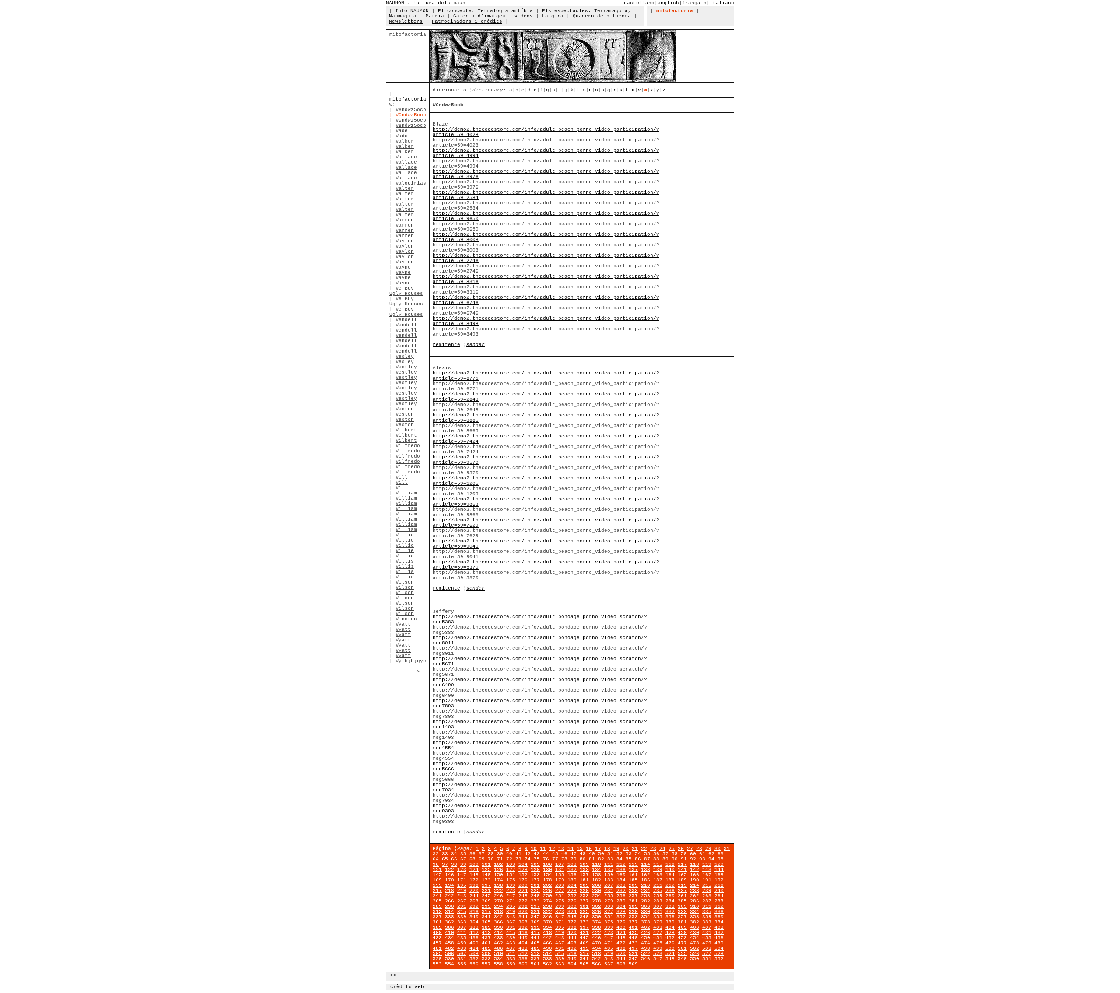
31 (727, 848)
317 (486, 911)
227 (559, 890)
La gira (553, 16)
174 (498, 880)
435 (461, 938)
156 (572, 875)
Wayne (403, 267)
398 (596, 927)
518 (596, 953)
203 (559, 885)
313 (437, 911)
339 (461, 917)
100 (474, 864)
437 (486, 938)
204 (572, 885)
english (668, 3)
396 (572, 927)
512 (523, 953)
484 (474, 948)
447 (608, 938)
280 (621, 901)
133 (584, 869)
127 (510, 869)
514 (547, 953)
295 (510, 906)
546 (645, 959)
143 (706, 869)
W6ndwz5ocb (411, 109)
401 (633, 927)
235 (657, 890)
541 (584, 959)
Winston (406, 619)
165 (682, 875)
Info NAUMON (412, 11)
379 (657, 922)
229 (584, 890)
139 (657, 869)
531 (461, 959)
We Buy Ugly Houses (406, 291)
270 (498, 901)
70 (491, 859)
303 (608, 906)
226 (547, 890)
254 (596, 896)
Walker (405, 141)
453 (682, 938)
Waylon (405, 241)
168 (719, 875)
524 (670, 953)
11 (543, 848)
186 (645, 880)
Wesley (405, 356)
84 (619, 859)
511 (510, 953)
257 (633, 896)
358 (694, 917)
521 (633, 953)
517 (584, 953)
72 (509, 859)
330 (645, 911)
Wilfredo (408, 445)
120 (719, 864)
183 (608, 880)
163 (657, 875)
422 (596, 932)
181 (584, 880)
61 (702, 854)
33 (445, 854)
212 (670, 885)
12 (552, 848)
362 (449, 922)
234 (645, 890)
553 (437, 964)
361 (437, 922)
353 (633, 917)
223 (510, 890)
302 (596, 906)
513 (535, 953)
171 (461, 880)
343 (510, 917)
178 (547, 880)
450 (645, 938)
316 (474, 911)
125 (486, 869)
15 (580, 848)
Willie (405, 535)
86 (638, 859)
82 (601, 859)
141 (682, 869)
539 (559, 959)
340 (474, 917)
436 (474, 938)
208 (621, 885)
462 (498, 943)
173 (486, 880)
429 (682, 932)
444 (572, 938)
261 (682, 896)
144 (719, 869)
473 (633, 943)
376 (621, 922)
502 (694, 948)
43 (537, 854)
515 (559, 953)
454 (694, 938)
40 (509, 854)
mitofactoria (407, 99)
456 (719, 938)
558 (498, 964)
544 (621, 959)
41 (518, 854)
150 (498, 875)
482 (449, 948)
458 (449, 943)
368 (523, 922)
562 (547, 964)
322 (547, 911)
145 (437, 875)
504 (719, 948)
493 (584, 948)
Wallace (406, 157)
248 (523, 896)
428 (670, 932)
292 (474, 906)
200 (523, 885)
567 (608, 964)
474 (645, 943)
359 (706, 917)
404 (670, 927)
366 (498, 922)
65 (445, 859)
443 (559, 938)
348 (572, 917)
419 (559, 932)
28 (699, 848)
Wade (402, 130)
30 (717, 848)
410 (449, 932)
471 (608, 943)
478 (694, 943)
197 (486, 885)
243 (461, 896)
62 (711, 854)
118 (694, 864)
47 (573, 854)
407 (706, 927)
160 (621, 875)
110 (596, 864)
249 (535, 896)
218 (449, 890)
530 (449, 959)
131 (559, 869)
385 (437, 927)
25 (671, 848)
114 (645, 864)
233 (633, 890)
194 (449, 885)
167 (706, 875)
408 (719, 927)
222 (498, 890)
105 (535, 864)
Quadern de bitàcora (602, 16)
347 (559, 917)
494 (596, 948)
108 (572, 864)
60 (693, 854)
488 (523, 948)
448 (621, 938)
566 (596, 964)
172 (474, 880)
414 (498, 932)
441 (535, 938)
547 (657, 959)
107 (559, 864)
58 (675, 854)
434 (449, 938)
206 (596, 885)
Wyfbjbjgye (411, 661)
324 (572, 911)
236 (670, 890)
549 (682, 959)
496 (621, 948)
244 (474, 896)
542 (596, 959)
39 (500, 854)
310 (694, 906)
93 (702, 859)
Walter (405, 188)
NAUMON (395, 3)
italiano (722, 3)
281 (633, 901)
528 (719, 953)
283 (657, 901)
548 (670, 959)
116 (670, 864)
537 (535, 959)
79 (573, 859)
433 (437, 938)
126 (498, 869)
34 (454, 854)
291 (461, 906)
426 (645, 932)
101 (486, 864)
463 (510, 943)
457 (437, 943)
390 (498, 927)
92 (693, 859)
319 (510, 911)
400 (621, 927)
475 (657, 943)
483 (461, 948)
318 (498, 911)
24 (662, 848)
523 (657, 953)
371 (559, 922)
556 (474, 964)
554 (449, 964)
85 (629, 859)
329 (633, 911)
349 (584, 917)
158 (596, 875)
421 (584, 932)
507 (461, 953)
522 (645, 953)
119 (706, 864)
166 (694, 875)
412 (474, 932)
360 (719, 917)
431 (706, 932)
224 (523, 890)
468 (572, 943)
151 (510, 875)
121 (437, 869)
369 (535, 922)
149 (486, 875)
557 (486, 964)
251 (559, 896)
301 (584, 906)
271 (510, 901)
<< (393, 975)
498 (645, 948)
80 (583, 859)
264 (719, 896)
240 (719, 890)
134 (596, 869)
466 (547, 943)
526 (694, 953)
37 (482, 854)
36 (472, 854)
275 (559, 901)
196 (474, 885)
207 (608, 885)
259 (657, 896)
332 (670, 911)
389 (486, 927)
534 (498, 959)
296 (523, 906)
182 (596, 880)
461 (486, 943)
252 (572, 896)
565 (584, 964)
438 (498, 938)
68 (472, 859)
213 (682, 885)
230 (596, 890)
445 (584, 938)
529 (437, 959)
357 (682, 917)
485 (486, 948)
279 (608, 901)
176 (523, 880)
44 (546, 854)
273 (535, 901)
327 (608, 911)
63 (721, 854)
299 (559, 906)
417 (535, 932)
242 (449, 896)
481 (437, 948)
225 (535, 890)
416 (523, 932)
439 (510, 938)
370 (547, 922)
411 (461, 932)
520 (621, 953)
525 (682, 953)
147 (461, 875)
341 (486, 917)
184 (621, 880)
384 (719, 922)
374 (596, 922)
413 (486, 932)
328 (621, 911)
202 (547, 885)
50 (601, 854)
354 (645, 917)
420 (572, 932)
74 (528, 859)
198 (498, 885)
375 (608, 922)
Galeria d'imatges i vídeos (493, 16)
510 (498, 953)
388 (474, 927)
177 (535, 880)
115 (657, 864)
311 (706, 906)
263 (706, 896)
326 (596, 911)
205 (584, 885)
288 (719, 901)
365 (486, 922)
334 (694, 911)
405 (682, 927)
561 (535, 964)
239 (706, 890)
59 (684, 854)
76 (546, 859)
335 (706, 911)
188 (670, 880)
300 (572, 906)
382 (694, 922)
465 (535, 943)
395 (559, 927)
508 (474, 953)
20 (626, 848)
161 (633, 875)
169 (437, 880)
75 (537, 859)
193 (437, 885)
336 (719, 911)
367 (510, 922)
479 (706, 943)
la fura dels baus (439, 3)
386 (449, 927)
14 (570, 848)
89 (665, 859)
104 (523, 864)
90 (675, 859)
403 (657, 927)
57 (665, 854)
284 (670, 901)
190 (694, 880)
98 (454, 864)
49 (592, 854)
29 (708, 848)
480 (719, 943)
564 (572, 964)
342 (498, 917)
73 (518, 859)
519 (608, 953)
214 (694, 885)
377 (633, 922)
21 (635, 848)
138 (645, 869)
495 (608, 948)
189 (682, 880)
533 (486, 959)
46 (564, 854)
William (406, 493)
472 (621, 943)
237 (682, 890)
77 (555, 859)
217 (437, 890)
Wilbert (406, 430)
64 (436, 859)
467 (559, 943)
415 (510, 932)
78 (564, 859)
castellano (639, 3)
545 (633, 959)
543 (608, 959)
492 (572, 948)
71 (500, 859)
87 (647, 859)
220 (474, 890)
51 (610, 854)
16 (589, 848)
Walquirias (411, 183)
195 (461, 885)
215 (706, 885)
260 (670, 896)
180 (572, 880)
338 (449, 917)
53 (629, 854)
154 (547, 875)
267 (461, 901)
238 (694, 890)
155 (559, 875)
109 (584, 864)
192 (719, 880)
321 (535, 911)
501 (682, 948)
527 (706, 953)
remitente (446, 344)
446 (596, 938)
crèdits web (407, 987)
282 (645, 901)
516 (572, 953)
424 (621, 932)
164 (670, 875)
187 (657, 880)
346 (547, 917)
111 (608, 864)
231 (608, 890)
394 (547, 927)
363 (461, 922)
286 (694, 901)
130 (547, 869)
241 (437, 896)
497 (633, 948)
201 (535, 885)
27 (690, 848)
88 (656, 859)
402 (645, 927)
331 (657, 911)
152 (523, 875)
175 (510, 880)
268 (474, 901)
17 (598, 848)
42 (528, 854)
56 (656, 854)
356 (670, 917)
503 (706, 948)
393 (535, 927)
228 (572, 890)
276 (572, 901)
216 (719, 885)
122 (449, 869)
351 (608, 917)
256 (621, 896)
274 (547, 901)
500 (670, 948)
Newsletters (406, 21)
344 (523, 917)
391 (510, 927)
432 (719, 932)
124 (474, 869)
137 (633, 869)
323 (559, 911)
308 (670, 906)
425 (633, 932)
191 (706, 880)
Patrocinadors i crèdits (467, 21)
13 (561, 848)
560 (523, 964)
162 (645, 875)
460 (474, 943)
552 (719, 959)
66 (454, 859)
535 (510, 959)
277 (584, 901)
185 (633, 880)
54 (638, 854)
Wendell (406, 319)
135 (608, 869)
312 (719, 906)
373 (584, 922)
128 (523, 869)
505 (437, 953)
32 (436, 854)
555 (461, 964)
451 (657, 938)
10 (534, 848)
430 (694, 932)
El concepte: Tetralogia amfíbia (485, 11)
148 (474, 875)
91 (684, 859)
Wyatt (403, 624)
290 (449, 906)
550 (694, 959)
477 (682, 943)
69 (482, 859)
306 (645, 906)
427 (657, 932)
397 (584, 927)
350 (596, 917)
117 (682, 864)
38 (491, 854)
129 (535, 869)
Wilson (405, 582)
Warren (405, 220)
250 (547, 896)
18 (607, 848)
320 (523, 911)
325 (584, 911)
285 (682, 901)
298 (547, 906)
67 (463, 859)
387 (461, 927)
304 (621, 906)
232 (621, 890)
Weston (405, 409)
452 (670, 938)
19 (616, 848)
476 (670, 943)
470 (596, 943)
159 (608, 875)
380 (670, 922)
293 (486, 906)
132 (572, 869)
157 (584, 875)
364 (474, 922)
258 (645, 896)
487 (510, 948)
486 (498, 948)
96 (436, 864)
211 (657, 885)
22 (644, 848)
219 (461, 890)
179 (559, 880)
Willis (405, 561)
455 (706, 938)
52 (619, 854)
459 (461, 943)
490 (547, 948)
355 (657, 917)
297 (535, 906)
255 (608, 896)
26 (681, 848)
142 (694, 869)
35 (463, 854)
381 (682, 922)
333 (682, 911)
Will (402, 477)
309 (682, 906)
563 (559, 964)
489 (535, 948)
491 (559, 948)
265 (437, 901)
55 (647, 854)
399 (608, 927)
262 (694, 896)
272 (523, 901)
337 (437, 917)
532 (474, 959)
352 (621, 917)
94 (711, 859)
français (694, 3)
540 (572, 959)
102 (498, 864)
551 (706, 959)
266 (449, 901)
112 (621, 864)
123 (461, 869)
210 (645, 885)
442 (547, 938)
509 (486, 953)
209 (633, 885)
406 (694, 927)
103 (510, 864)
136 (621, 869)
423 (608, 932)
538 (547, 959)
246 (498, 896)
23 (653, 848)
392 (523, 927)
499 (657, 948)
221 (486, 890)
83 (610, 859)
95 (721, 859)
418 (547, 932)
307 (657, 906)
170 (449, 880)
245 (486, 896)
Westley (406, 367)
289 (437, 906)
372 (572, 922)
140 (670, 869)
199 (510, 885)
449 (633, 938)
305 (633, 906)
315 (461, 911)
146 (449, 875)
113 (633, 864)
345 (535, 917)
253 (584, 896)
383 (706, 922)
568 (621, 964)
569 (633, 964)
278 (596, 901)
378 (645, 922)
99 (463, 864)
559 (510, 964)
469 (584, 943)
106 (547, 864)
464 (523, 943)
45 (555, 854)
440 (523, 938)
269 (486, 901)
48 (583, 854)
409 (437, 932)
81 (592, 859)
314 (449, 911)
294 (498, 906)
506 (449, 953)
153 (535, 875)
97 (445, 864)
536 (523, 959)
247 (510, 896)
